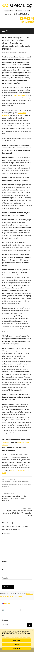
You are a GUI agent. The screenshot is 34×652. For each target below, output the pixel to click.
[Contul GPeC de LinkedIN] (29, 22)
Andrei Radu (22, 52)
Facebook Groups (7, 484)
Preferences (16, 648)
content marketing (23, 481)
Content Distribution (11, 481)
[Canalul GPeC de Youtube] (23, 22)
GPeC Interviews (10, 479)
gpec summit (18, 484)
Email (4, 570)
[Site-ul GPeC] (25, 19)
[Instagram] (32, 19)
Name (5, 562)
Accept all (16, 640)
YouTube (5, 442)
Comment (6, 534)
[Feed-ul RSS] (32, 22)
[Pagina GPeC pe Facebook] (28, 19)
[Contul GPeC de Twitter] (26, 22)
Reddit (25, 484)
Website (5, 578)
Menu (7, 31)
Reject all (17, 644)
